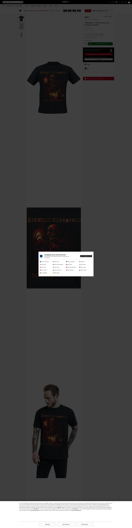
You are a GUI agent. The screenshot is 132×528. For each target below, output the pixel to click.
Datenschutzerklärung (76, 510)
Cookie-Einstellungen (34, 510)
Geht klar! (47, 524)
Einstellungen (84, 524)
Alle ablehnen (66, 524)
